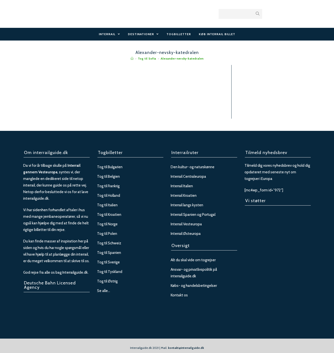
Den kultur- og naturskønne (192, 167)
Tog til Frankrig (108, 186)
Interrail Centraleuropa (188, 176)
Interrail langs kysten (187, 205)
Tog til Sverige (108, 262)
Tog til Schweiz (109, 243)
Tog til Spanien (109, 252)
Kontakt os (179, 295)
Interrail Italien (182, 186)
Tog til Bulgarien (109, 167)
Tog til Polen (107, 233)
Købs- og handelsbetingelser (194, 285)
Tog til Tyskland (109, 272)
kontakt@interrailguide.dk (186, 348)
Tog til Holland (108, 195)
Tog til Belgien (108, 176)
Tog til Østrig (107, 281)
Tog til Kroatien (109, 214)
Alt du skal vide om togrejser (193, 260)
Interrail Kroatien (184, 195)
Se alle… (103, 291)
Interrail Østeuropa (186, 233)
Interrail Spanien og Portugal (193, 214)
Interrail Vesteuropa (186, 224)
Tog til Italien (107, 205)
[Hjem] (132, 58)
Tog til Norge (107, 224)
